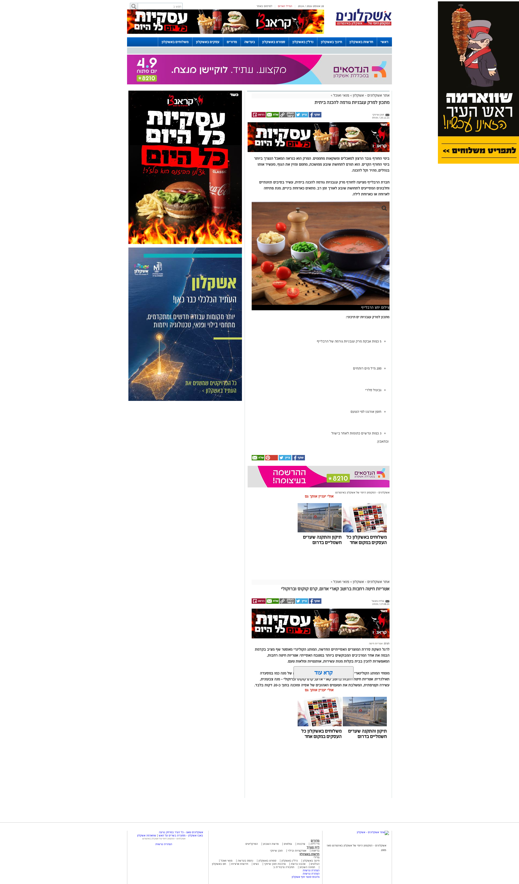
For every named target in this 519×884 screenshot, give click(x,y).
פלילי (317, 857)
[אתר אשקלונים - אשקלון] (373, 832)
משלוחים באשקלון (175, 42)
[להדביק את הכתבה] (271, 459)
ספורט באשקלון (273, 42)
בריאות (315, 850)
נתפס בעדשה (245, 860)
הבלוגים (315, 864)
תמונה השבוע (307, 867)
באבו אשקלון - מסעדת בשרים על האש (181, 835)
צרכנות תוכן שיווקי (275, 864)
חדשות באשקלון (361, 42)
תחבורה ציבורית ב (283, 867)
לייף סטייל (313, 847)
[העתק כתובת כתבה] (287, 116)
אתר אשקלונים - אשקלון (371, 95)
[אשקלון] (363, 25)
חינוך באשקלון (331, 42)
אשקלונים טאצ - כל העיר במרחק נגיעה (181, 832)
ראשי (384, 42)
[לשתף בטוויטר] (301, 116)
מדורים (232, 42)
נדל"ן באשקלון (303, 42)
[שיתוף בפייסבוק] (314, 116)
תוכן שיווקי (276, 850)
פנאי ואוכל (341, 95)
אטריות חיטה (376, 643)
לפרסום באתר (264, 6)
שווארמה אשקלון (146, 835)
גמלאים (288, 844)
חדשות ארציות (239, 864)
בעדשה (249, 42)
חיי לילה (315, 844)
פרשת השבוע (271, 844)
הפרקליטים (251, 844)
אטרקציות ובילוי (297, 850)
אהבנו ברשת (298, 864)
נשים (256, 864)
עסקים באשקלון (207, 42)
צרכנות (301, 844)
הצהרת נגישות (311, 870)
